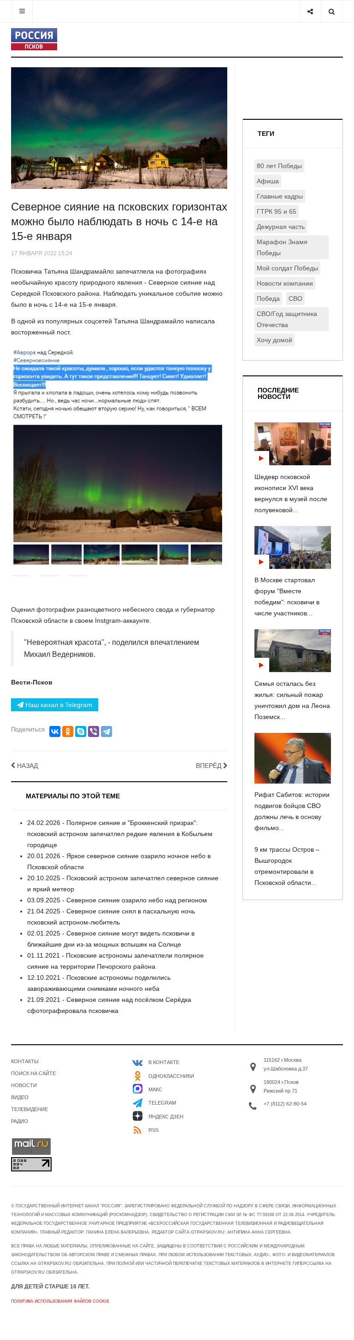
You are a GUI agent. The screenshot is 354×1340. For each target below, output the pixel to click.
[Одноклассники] (67, 731)
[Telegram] (106, 731)
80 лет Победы (279, 166)
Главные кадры (280, 196)
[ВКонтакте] (54, 731)
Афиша (268, 181)
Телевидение (29, 1109)
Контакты (25, 1061)
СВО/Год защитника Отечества (287, 319)
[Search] (331, 11)
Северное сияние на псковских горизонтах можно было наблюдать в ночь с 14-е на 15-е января (119, 221)
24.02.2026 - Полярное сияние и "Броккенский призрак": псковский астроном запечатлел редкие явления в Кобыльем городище (119, 833)
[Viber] (93, 731)
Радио (19, 1121)
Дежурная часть (281, 226)
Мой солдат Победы (287, 268)
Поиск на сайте (33, 1073)
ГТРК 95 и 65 (276, 211)
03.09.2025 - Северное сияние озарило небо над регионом (117, 900)
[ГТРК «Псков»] (34, 39)
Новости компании (285, 283)
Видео (20, 1097)
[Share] (310, 11)
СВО (295, 298)
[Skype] (80, 731)
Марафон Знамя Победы (282, 247)
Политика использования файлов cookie (60, 1301)
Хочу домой (274, 340)
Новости (24, 1085)
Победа (268, 298)
